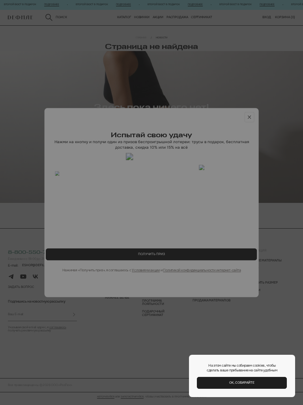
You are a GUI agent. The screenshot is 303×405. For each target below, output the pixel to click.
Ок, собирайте (241, 382)
